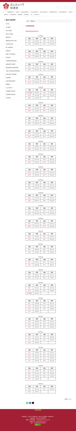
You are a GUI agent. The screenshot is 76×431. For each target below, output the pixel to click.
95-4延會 (29, 293)
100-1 (29, 223)
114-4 (44, 43)
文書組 (70, 12)
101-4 (44, 213)
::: (4, 12)
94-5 (29, 308)
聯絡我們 (20, 14)
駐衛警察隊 (13, 14)
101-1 (29, 210)
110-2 (29, 95)
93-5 (29, 327)
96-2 (44, 275)
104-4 (44, 175)
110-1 (44, 92)
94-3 (29, 306)
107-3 (29, 136)
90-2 (44, 370)
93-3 (29, 324)
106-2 (44, 146)
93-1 (29, 321)
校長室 (17, 12)
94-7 (29, 311)
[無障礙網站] (38, 424)
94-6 (44, 308)
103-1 (29, 185)
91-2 (44, 352)
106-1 (29, 146)
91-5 (29, 358)
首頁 (28, 21)
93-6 (44, 327)
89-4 (44, 389)
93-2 (44, 321)
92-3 (29, 339)
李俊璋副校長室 (62, 12)
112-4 (44, 69)
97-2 (44, 262)
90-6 (44, 376)
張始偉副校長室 (24, 12)
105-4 (44, 162)
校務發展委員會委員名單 (32, 31)
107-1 (29, 133)
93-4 (44, 324)
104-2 (44, 172)
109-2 (44, 108)
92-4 (44, 339)
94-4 (44, 306)
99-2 (44, 236)
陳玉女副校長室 (43, 12)
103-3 (29, 187)
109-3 (29, 110)
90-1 (29, 370)
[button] (14, 37)
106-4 (44, 149)
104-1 (29, 172)
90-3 (29, 373)
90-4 (44, 373)
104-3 (29, 175)
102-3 (29, 200)
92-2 (44, 337)
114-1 (29, 41)
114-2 (44, 41)
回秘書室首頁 (10, 12)
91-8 (44, 360)
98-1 (29, 249)
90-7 (29, 379)
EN (31, 14)
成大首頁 (36, 14)
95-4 (44, 290)
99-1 (29, 236)
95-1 (29, 288)
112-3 (29, 69)
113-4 (44, 56)
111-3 (29, 82)
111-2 (44, 79)
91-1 (29, 352)
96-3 (29, 277)
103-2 (44, 185)
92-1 (29, 337)
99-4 (44, 239)
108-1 (29, 121)
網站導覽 (26, 14)
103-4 (44, 187)
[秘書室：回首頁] (21, 6)
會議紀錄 (32, 21)
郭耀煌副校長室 (53, 12)
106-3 (29, 149)
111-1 (29, 79)
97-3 (29, 265)
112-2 (44, 66)
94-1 (29, 303)
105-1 (29, 159)
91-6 (44, 358)
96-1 (29, 275)
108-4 (44, 123)
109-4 (44, 110)
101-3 (29, 213)
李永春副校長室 (34, 12)
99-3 (29, 239)
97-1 (29, 262)
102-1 (29, 198)
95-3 (29, 290)
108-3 (29, 123)
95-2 (44, 288)
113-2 (44, 54)
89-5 (29, 391)
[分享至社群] (27, 403)
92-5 (29, 342)
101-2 (44, 210)
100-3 (29, 226)
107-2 (44, 133)
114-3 (29, 43)
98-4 (44, 252)
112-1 (29, 66)
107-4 (44, 136)
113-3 (29, 56)
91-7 (29, 360)
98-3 (29, 252)
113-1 (29, 54)
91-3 (29, 355)
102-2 (44, 198)
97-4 (44, 265)
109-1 (29, 108)
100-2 (44, 223)
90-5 (29, 376)
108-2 (44, 121)
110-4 (29, 98)
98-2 (44, 249)
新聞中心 (6, 14)
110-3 (44, 95)
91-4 (44, 355)
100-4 (44, 226)
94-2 (44, 303)
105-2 (44, 159)
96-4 (44, 277)
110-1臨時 (29, 92)
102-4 (44, 200)
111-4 (44, 82)
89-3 (29, 389)
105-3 (29, 162)
